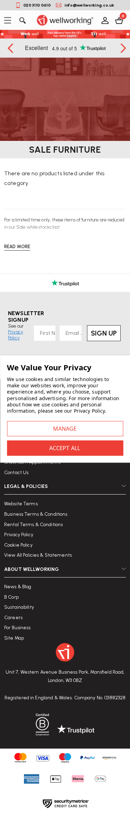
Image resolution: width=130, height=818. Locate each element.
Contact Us (16, 472)
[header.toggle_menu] (9, 20)
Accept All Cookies (65, 448)
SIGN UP (104, 333)
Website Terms (21, 504)
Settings (65, 428)
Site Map (14, 638)
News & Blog (17, 587)
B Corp (11, 597)
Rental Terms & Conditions (33, 525)
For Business (17, 628)
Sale (21, 227)
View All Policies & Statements (38, 555)
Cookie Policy (18, 545)
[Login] (104, 20)
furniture (89, 220)
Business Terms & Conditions (36, 514)
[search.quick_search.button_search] (22, 20)
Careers (13, 618)
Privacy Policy (18, 535)
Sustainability (19, 607)
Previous (11, 48)
